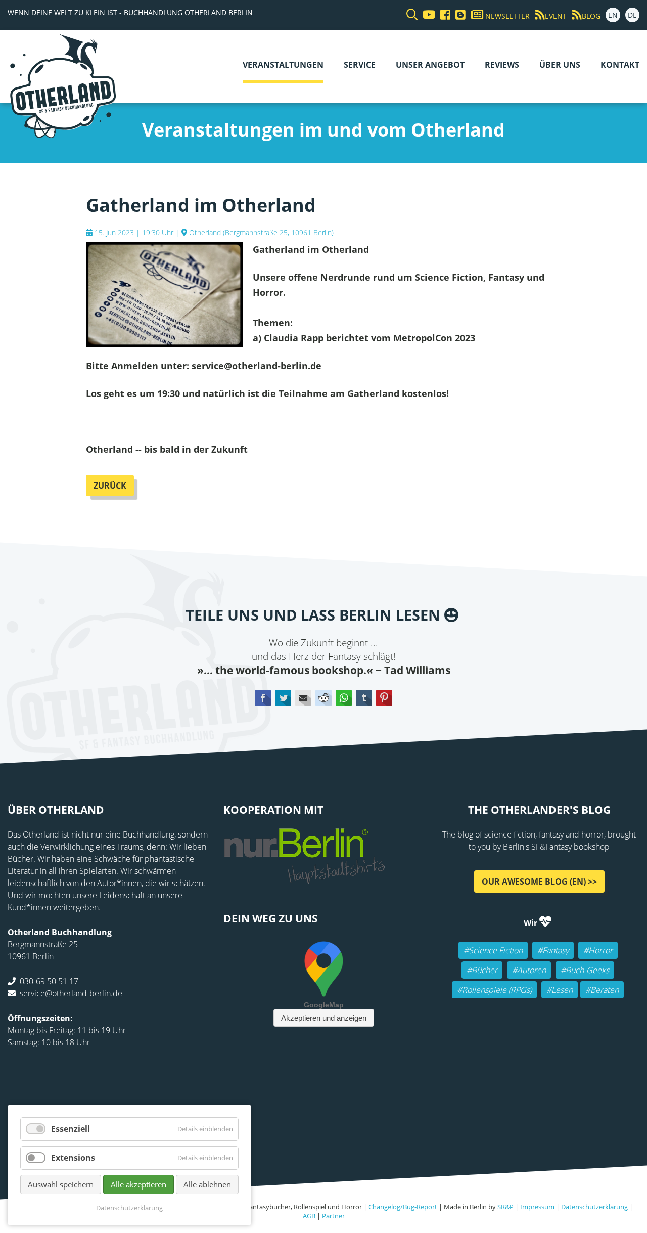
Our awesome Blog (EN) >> (539, 881)
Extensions (73, 1157)
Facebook (263, 698)
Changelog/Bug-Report (402, 1206)
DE (632, 15)
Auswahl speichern (61, 1184)
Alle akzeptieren (138, 1184)
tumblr (364, 698)
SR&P (505, 1206)
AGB (309, 1215)
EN (613, 15)
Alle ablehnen (207, 1184)
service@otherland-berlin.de (71, 992)
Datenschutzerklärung (594, 1206)
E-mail (303, 698)
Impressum (537, 1206)
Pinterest (384, 698)
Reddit (323, 698)
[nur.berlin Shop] (304, 877)
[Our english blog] (458, 15)
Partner (333, 1215)
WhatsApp (344, 698)
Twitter (283, 698)
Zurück (110, 485)
